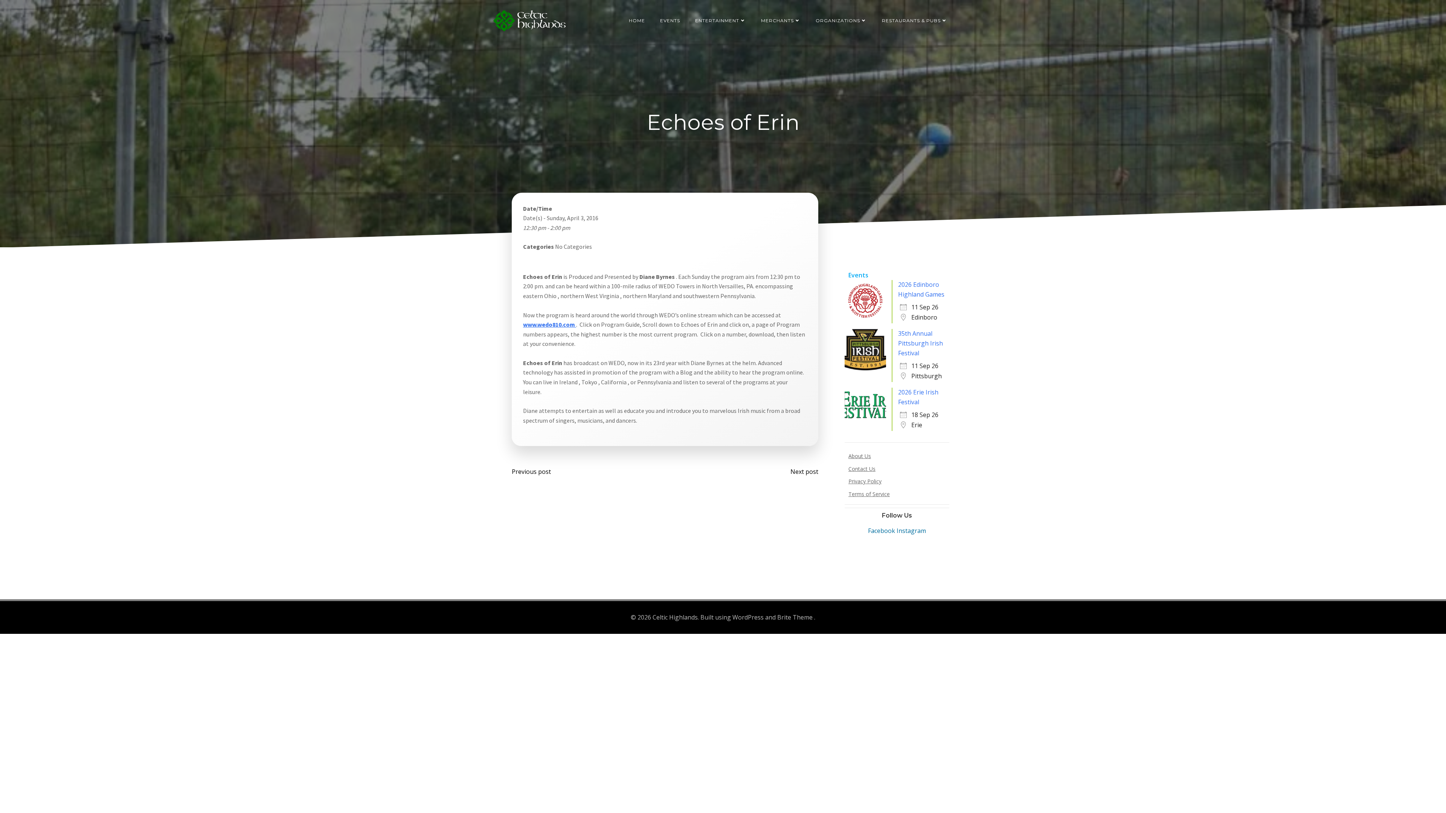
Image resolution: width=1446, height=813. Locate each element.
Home (637, 20)
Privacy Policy (865, 481)
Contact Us (862, 468)
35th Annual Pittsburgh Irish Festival (920, 343)
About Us (859, 456)
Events (670, 20)
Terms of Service (869, 494)
